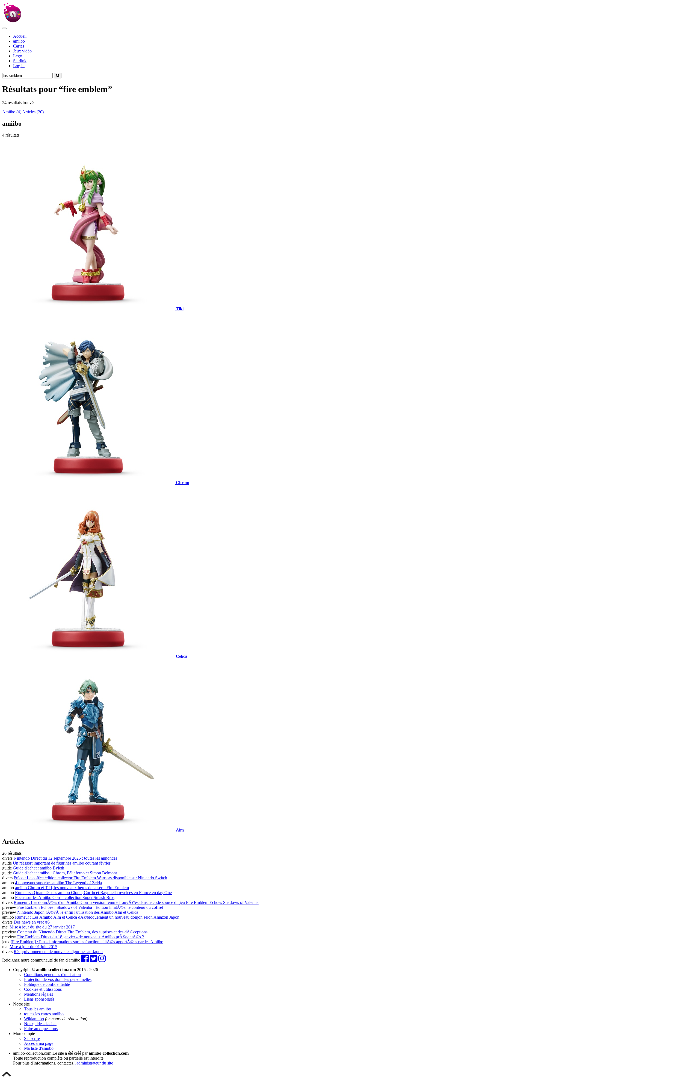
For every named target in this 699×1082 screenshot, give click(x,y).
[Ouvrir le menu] (4, 28)
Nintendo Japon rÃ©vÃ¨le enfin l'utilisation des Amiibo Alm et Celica (77, 912)
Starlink (19, 60)
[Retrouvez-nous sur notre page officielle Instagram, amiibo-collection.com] (102, 960)
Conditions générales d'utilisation (52, 974)
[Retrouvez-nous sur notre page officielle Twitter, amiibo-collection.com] (93, 960)
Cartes (18, 46)
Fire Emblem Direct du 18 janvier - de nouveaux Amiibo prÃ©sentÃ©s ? (80, 936)
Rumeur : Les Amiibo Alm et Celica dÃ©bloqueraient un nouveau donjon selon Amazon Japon (97, 917)
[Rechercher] (57, 75)
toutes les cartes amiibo (44, 1014)
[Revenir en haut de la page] (6, 1077)
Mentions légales (38, 994)
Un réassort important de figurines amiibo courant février (61, 863)
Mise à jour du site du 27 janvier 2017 (42, 927)
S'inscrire (32, 1038)
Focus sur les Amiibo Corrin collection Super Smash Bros (64, 897)
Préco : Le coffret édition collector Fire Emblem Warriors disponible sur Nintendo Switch (90, 877)
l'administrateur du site (94, 1063)
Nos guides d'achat (40, 1023)
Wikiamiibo (34, 1018)
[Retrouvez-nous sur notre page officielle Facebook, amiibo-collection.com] (85, 960)
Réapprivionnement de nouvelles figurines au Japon (58, 951)
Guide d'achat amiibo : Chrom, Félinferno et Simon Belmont (65, 873)
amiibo (19, 41)
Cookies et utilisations (43, 989)
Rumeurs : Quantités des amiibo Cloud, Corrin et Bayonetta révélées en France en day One (93, 892)
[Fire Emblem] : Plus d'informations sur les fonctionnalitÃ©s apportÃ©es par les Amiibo (87, 941)
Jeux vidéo (22, 51)
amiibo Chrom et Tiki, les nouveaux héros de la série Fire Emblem (72, 887)
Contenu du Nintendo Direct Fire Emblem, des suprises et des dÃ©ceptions (82, 932)
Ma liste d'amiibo (39, 1048)
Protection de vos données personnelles (57, 979)
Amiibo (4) (11, 112)
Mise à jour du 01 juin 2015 (33, 946)
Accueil (19, 36)
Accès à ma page (38, 1043)
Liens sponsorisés (39, 999)
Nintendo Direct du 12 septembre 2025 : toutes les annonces (65, 858)
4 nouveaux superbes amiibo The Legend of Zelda (58, 882)
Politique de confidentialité (47, 984)
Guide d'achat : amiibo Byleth (38, 868)
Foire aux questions (41, 1028)
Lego (17, 56)
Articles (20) (33, 112)
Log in (19, 65)
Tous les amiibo (37, 1009)
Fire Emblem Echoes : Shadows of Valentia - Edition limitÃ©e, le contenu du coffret (90, 907)
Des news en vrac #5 (32, 922)
